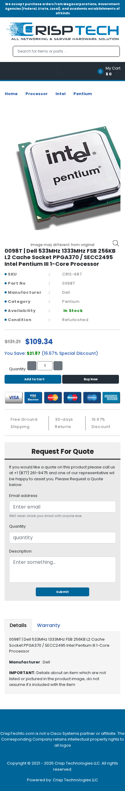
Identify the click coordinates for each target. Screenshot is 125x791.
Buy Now (91, 379)
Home (11, 94)
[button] (110, 71)
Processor (36, 94)
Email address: (23, 495)
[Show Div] (31, 71)
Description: (20, 551)
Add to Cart (34, 379)
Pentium (82, 94)
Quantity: (17, 526)
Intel (61, 94)
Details (18, 625)
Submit (62, 592)
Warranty (48, 625)
